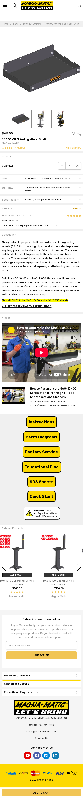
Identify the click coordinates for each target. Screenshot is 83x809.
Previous (4, 567)
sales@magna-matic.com (41, 731)
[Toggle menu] (5, 5)
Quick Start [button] (41, 496)
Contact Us (41, 738)
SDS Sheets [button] (41, 481)
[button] (41, 422)
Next (79, 567)
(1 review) (20, 148)
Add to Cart (20, 575)
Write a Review (73, 148)
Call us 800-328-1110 (41, 724)
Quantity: (7, 165)
